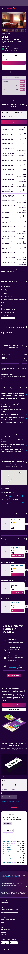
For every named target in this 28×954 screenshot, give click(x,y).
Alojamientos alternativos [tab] (10, 827)
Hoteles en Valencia (7, 843)
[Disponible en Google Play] (5, 942)
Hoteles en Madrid (21, 893)
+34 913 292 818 (6, 46)
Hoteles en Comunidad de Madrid (8, 893)
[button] (2, 8)
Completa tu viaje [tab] (8, 833)
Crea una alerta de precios (13, 667)
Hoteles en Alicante (7, 853)
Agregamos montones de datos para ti (12, 883)
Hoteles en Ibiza (6, 851)
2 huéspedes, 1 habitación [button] (10, 59)
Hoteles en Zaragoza (8, 858)
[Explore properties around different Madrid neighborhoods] (26, 539)
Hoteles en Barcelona (8, 841)
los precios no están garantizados (13, 876)
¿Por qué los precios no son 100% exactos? (11, 886)
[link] (17, 555)
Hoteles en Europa (13, 892)
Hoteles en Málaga (7, 849)
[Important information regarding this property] (26, 347)
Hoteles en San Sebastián (9, 860)
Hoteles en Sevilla (7, 845)
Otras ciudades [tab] (7, 823)
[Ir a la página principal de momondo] (10, 8)
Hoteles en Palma (7, 847)
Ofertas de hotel (3, 892)
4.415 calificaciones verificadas (16, 49)
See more (23, 544)
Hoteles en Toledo (7, 862)
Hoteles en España (22, 892)
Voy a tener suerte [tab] (8, 830)
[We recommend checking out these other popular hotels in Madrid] (26, 514)
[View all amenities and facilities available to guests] (26, 281)
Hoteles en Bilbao (7, 855)
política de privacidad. (14, 801)
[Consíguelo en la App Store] (14, 942)
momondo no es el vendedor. (10, 881)
